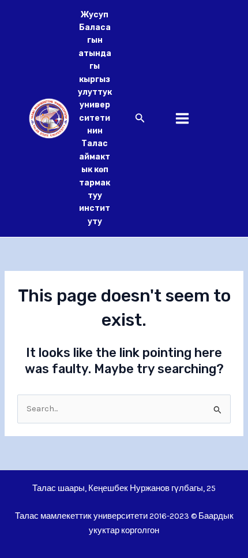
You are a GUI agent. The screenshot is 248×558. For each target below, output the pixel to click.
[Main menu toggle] (182, 118)
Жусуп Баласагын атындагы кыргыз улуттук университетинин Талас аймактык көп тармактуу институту (95, 118)
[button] (140, 118)
